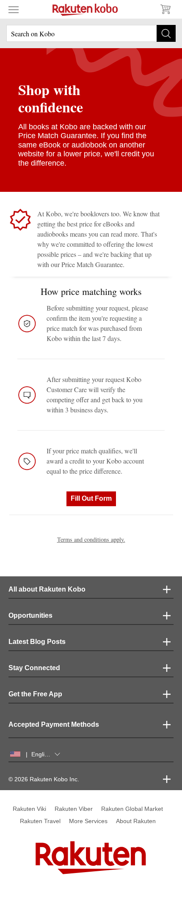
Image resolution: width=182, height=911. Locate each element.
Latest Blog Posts (37, 641)
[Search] (166, 33)
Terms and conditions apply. (91, 539)
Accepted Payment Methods (53, 724)
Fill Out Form (91, 498)
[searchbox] (91, 33)
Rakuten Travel (40, 821)
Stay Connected (34, 667)
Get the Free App (35, 694)
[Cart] (165, 9)
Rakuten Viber (74, 808)
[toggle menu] (13, 9)
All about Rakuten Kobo (46, 589)
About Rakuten (136, 821)
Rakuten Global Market (132, 808)
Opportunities (30, 615)
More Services (88, 821)
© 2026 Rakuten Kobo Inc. (43, 779)
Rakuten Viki (29, 808)
